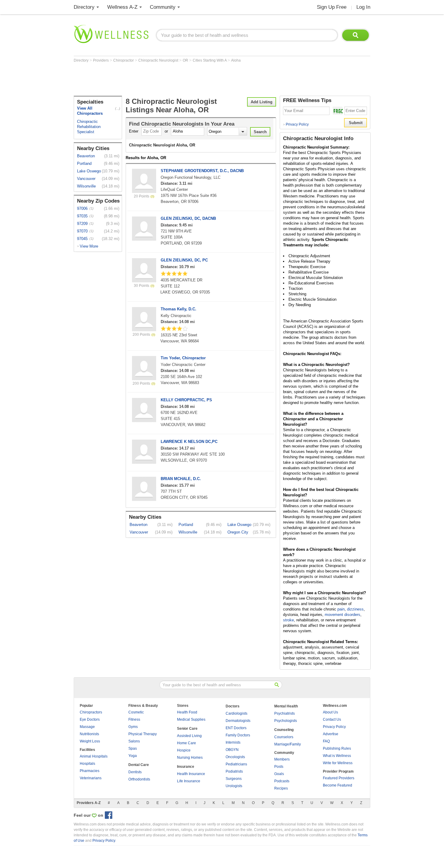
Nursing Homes (190, 757)
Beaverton (86, 156)
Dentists (135, 772)
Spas (132, 748)
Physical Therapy (142, 734)
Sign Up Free (331, 7)
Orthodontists (139, 779)
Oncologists (235, 757)
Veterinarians (90, 778)
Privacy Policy (296, 124)
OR (186, 60)
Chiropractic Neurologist (158, 60)
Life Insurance (188, 781)
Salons (134, 741)
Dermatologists (238, 721)
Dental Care (138, 765)
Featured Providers (338, 778)
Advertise (330, 734)
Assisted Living (189, 736)
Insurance (185, 766)
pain (341, 609)
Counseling (284, 730)
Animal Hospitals (94, 756)
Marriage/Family (287, 744)
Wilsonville (86, 186)
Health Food (187, 712)
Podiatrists (234, 771)
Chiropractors (91, 712)
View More (89, 246)
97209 (82, 223)
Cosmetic (136, 712)
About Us (330, 712)
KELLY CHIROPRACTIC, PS (186, 400)
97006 (82, 208)
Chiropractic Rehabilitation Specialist (89, 126)
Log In (363, 7)
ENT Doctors (236, 728)
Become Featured (337, 785)
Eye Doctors (90, 719)
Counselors (283, 737)
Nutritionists (89, 734)
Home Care (186, 743)
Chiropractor (124, 60)
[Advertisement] (184, 79)
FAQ (326, 741)
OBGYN (232, 750)
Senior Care (187, 728)
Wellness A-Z (122, 7)
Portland (84, 163)
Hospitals (87, 763)
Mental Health (286, 706)
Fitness (134, 719)
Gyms (133, 727)
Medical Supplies (191, 719)
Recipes (281, 788)
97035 (82, 216)
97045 (82, 238)
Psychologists (285, 721)
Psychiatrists (284, 713)
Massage (87, 727)
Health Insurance (191, 774)
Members (282, 759)
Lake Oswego (89, 171)
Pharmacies (89, 771)
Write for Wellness (337, 763)
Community (162, 7)
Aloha (236, 60)
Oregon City (237, 532)
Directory (84, 7)
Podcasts (281, 781)
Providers (101, 60)
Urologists (234, 786)
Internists (233, 742)
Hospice (184, 750)
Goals (279, 774)
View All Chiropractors (90, 111)
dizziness (355, 609)
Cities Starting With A (210, 60)
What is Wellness (337, 756)
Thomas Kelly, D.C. (178, 309)
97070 (82, 231)
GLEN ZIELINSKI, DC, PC (184, 260)
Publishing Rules (337, 748)
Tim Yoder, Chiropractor (183, 358)
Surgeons (234, 779)
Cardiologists (236, 713)
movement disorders (342, 614)
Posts (278, 766)
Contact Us (332, 719)
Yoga (132, 756)
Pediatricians (236, 764)
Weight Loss (90, 741)
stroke (288, 620)
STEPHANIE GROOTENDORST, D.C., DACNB (202, 170)
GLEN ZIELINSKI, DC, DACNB (188, 218)
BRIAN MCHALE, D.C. (181, 478)
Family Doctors (238, 735)
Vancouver (86, 178)
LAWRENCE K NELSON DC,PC (189, 441)
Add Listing (261, 102)
